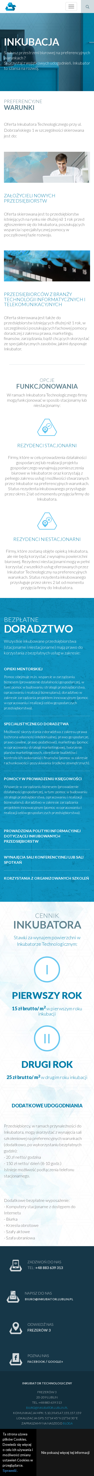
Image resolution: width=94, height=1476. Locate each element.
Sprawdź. (10, 1471)
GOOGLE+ (55, 1362)
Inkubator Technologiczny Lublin (10, 6)
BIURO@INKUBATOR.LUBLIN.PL (49, 1299)
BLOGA (68, 1423)
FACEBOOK (36, 1362)
